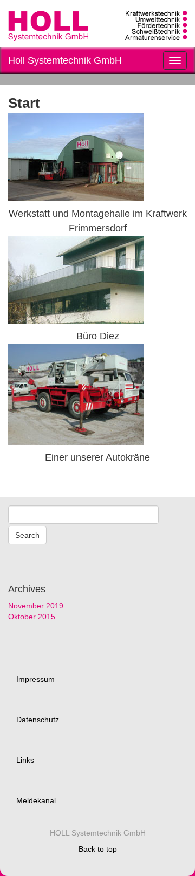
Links (25, 760)
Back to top (98, 849)
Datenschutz (37, 719)
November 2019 (35, 605)
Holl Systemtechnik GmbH (65, 60)
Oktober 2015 (31, 616)
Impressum (35, 679)
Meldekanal (36, 800)
